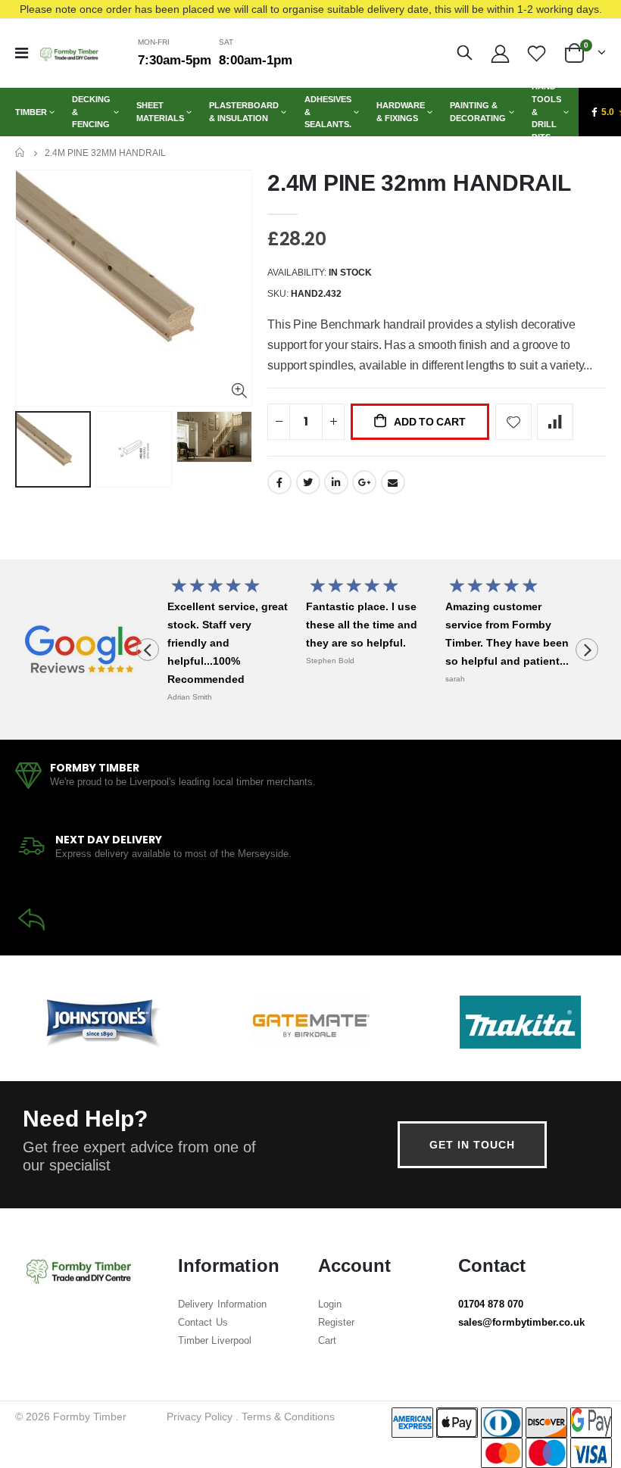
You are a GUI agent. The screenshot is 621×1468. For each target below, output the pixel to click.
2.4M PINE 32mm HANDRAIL (418, 182)
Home (21, 152)
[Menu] (21, 53)
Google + (364, 482)
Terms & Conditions (288, 1416)
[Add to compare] (555, 422)
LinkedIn (336, 482)
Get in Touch (472, 1145)
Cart (327, 1340)
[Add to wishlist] (513, 422)
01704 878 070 (490, 1304)
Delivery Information (222, 1304)
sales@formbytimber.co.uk (521, 1322)
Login (330, 1304)
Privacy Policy (199, 1416)
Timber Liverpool (214, 1340)
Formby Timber (89, 1416)
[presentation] (147, 649)
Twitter (308, 482)
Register (336, 1322)
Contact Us (203, 1322)
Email (393, 482)
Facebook (279, 482)
